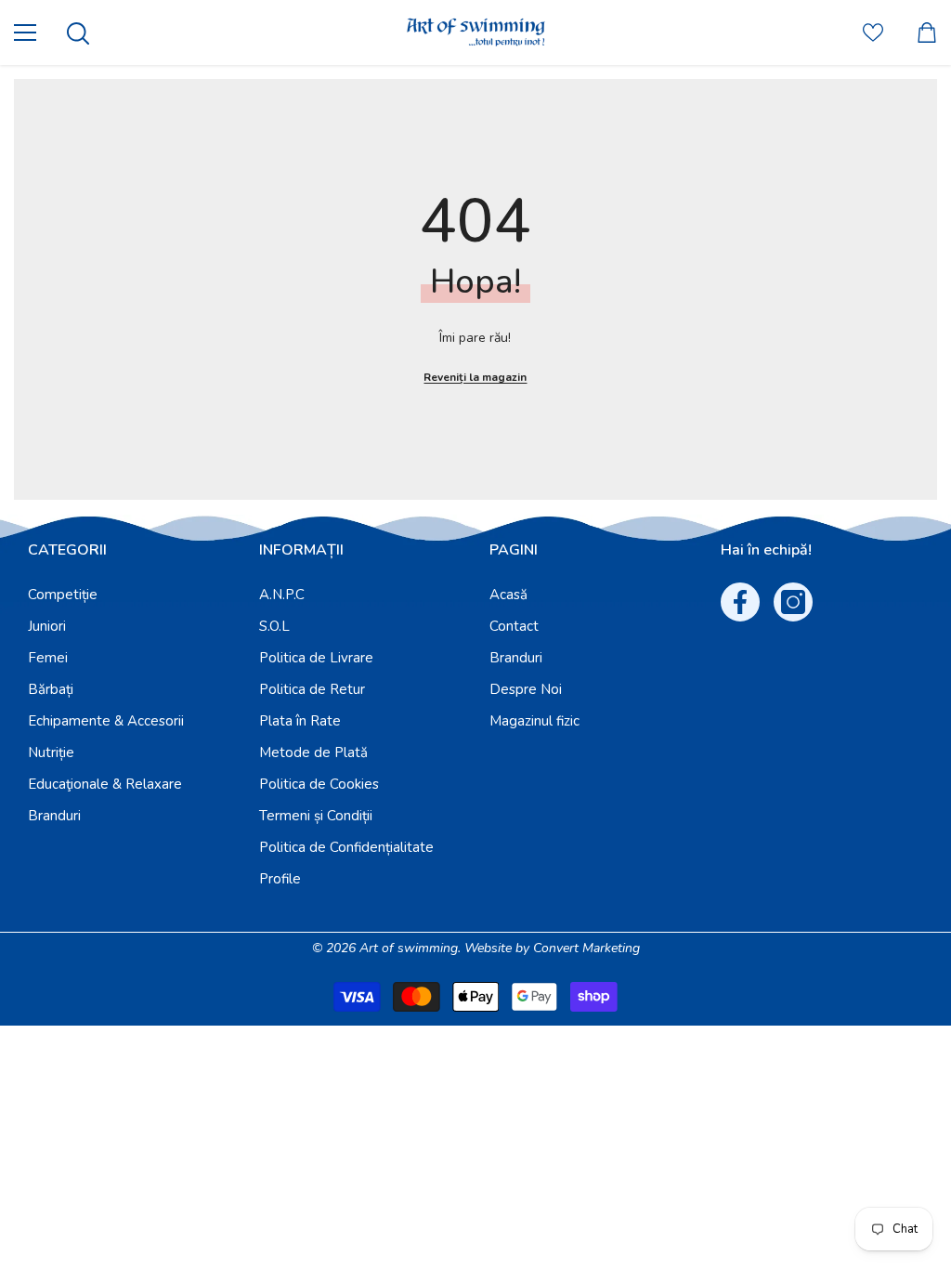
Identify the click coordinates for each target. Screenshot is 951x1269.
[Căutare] (78, 33)
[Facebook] (740, 601)
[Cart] (927, 32)
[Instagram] (793, 601)
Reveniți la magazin (475, 377)
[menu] (25, 32)
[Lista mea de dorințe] (873, 32)
